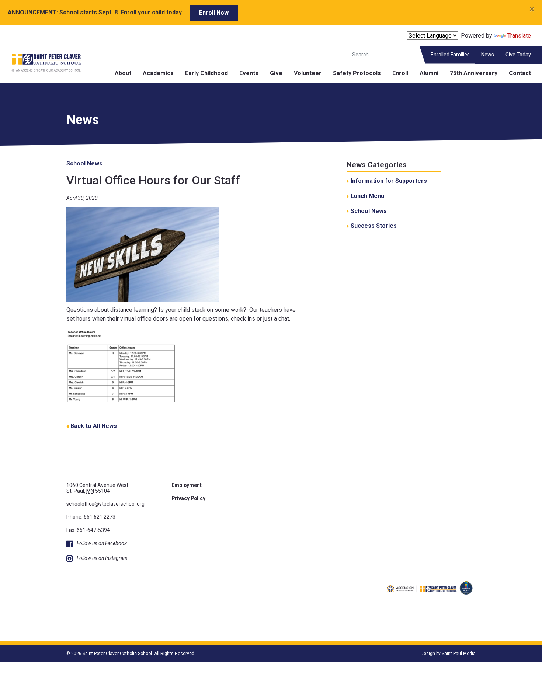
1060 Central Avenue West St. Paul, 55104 (97, 488)
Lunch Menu (367, 195)
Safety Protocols (357, 73)
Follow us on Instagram (102, 558)
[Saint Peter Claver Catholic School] (40, 62)
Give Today (518, 54)
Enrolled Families (450, 54)
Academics (158, 73)
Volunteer (308, 73)
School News (84, 163)
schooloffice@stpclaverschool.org (105, 504)
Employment (186, 485)
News (487, 54)
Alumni (429, 73)
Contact (520, 73)
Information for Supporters (389, 180)
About (123, 73)
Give (276, 73)
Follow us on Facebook (102, 543)
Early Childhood (206, 73)
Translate (519, 35)
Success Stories (374, 225)
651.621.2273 (99, 517)
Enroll (400, 73)
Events (248, 73)
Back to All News (93, 425)
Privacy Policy (188, 498)
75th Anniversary (473, 73)
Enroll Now (214, 12)
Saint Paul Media (459, 653)
